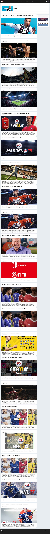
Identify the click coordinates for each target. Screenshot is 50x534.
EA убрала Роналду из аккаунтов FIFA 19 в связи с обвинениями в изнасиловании (17, 15)
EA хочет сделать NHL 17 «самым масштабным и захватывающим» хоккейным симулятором (15, 505)
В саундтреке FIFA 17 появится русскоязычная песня (12, 357)
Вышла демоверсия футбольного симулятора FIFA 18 (12, 162)
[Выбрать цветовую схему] (48, 1)
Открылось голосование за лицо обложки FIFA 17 (11, 455)
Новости (18, 1)
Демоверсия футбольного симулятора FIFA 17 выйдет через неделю (15, 382)
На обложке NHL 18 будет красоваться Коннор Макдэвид (13, 211)
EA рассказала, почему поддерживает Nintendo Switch (12, 259)
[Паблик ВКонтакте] (39, 16)
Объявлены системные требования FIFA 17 (10, 406)
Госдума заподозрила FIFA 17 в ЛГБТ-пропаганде (11, 284)
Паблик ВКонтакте (43, 16)
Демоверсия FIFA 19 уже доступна (8, 88)
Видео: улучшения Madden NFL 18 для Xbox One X (11, 137)
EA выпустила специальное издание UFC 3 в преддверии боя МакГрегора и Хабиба (17, 39)
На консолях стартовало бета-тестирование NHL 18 (12, 186)
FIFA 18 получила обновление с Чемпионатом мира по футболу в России (16, 113)
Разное (3, 41)
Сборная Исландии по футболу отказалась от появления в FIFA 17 (14, 308)
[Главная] (2, 13)
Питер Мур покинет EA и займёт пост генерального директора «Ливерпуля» (16, 235)
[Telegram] (32, 1)
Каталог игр (22, 1)
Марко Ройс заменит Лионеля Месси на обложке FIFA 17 (13, 430)
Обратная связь (27, 1)
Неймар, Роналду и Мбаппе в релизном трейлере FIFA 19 (13, 64)
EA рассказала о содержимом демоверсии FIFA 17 (11, 333)
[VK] (31, 1)
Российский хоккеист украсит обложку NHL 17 (11, 479)
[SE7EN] (2, 1)
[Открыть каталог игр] (47, 4)
